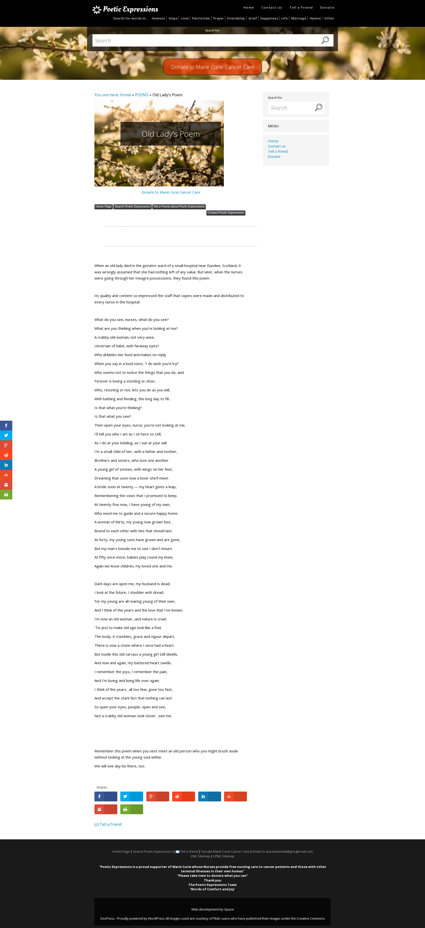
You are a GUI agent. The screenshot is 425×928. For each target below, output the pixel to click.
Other (329, 18)
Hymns (315, 18)
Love (185, 18)
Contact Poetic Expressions (226, 213)
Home (248, 7)
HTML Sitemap (223, 856)
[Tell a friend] (96, 824)
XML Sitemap (200, 856)
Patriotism (201, 18)
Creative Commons (311, 918)
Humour (158, 18)
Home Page (104, 206)
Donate (327, 7)
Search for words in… (131, 18)
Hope (173, 18)
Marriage (298, 18)
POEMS (142, 95)
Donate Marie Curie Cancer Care (225, 851)
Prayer (218, 18)
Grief (252, 18)
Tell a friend (301, 7)
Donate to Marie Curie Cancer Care (170, 192)
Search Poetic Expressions (133, 206)
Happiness (269, 18)
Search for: (212, 31)
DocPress (107, 918)
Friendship (236, 18)
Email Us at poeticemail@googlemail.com (283, 851)
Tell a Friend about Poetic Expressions (179, 206)
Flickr (217, 918)
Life (284, 18)
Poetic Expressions (130, 9)
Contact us (271, 7)
